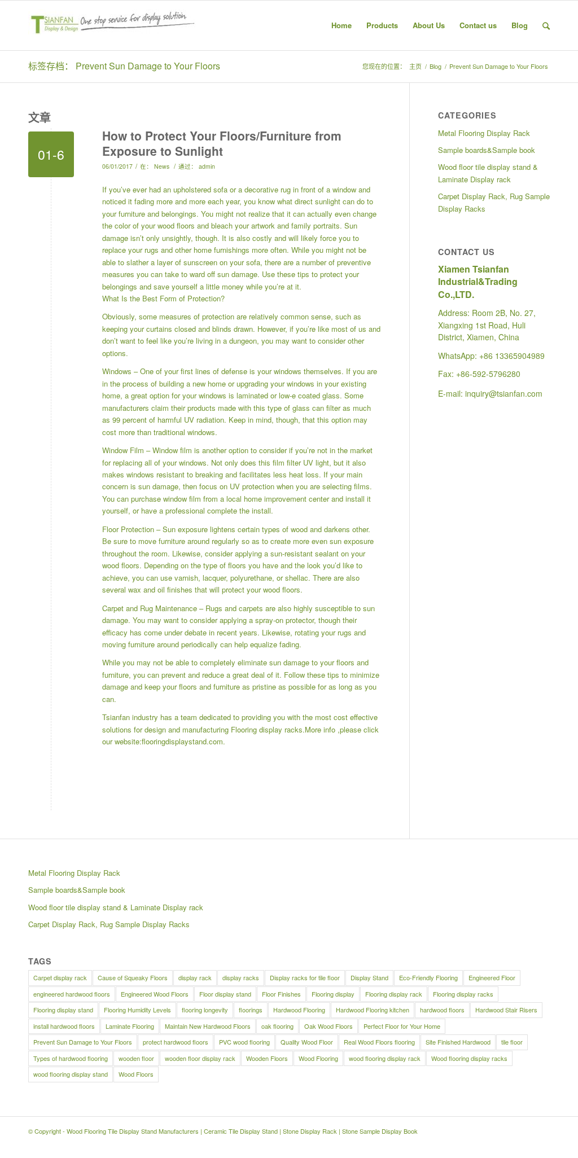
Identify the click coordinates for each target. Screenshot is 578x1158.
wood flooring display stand (70, 1073)
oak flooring (277, 1025)
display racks (240, 977)
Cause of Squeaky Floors (133, 977)
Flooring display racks (267, 729)
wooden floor (136, 1058)
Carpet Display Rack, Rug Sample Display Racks (494, 202)
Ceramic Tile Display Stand (241, 1130)
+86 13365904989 (512, 355)
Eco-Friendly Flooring (428, 977)
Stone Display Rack (310, 1130)
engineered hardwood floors (71, 993)
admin (207, 166)
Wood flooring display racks (469, 1058)
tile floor (512, 1041)
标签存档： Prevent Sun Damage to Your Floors (124, 65)
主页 (415, 66)
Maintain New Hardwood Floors (208, 1025)
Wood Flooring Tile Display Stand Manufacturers (133, 1130)
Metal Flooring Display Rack (484, 133)
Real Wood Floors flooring (379, 1041)
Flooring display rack (393, 993)
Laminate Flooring (130, 1025)
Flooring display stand (63, 1009)
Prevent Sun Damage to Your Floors (82, 1041)
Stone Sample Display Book (380, 1130)
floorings (250, 1009)
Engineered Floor (491, 977)
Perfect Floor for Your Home (402, 1025)
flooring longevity (205, 1009)
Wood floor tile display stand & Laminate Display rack (488, 172)
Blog (435, 66)
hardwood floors (442, 1009)
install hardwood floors (64, 1025)
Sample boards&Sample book (486, 149)
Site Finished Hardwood (458, 1041)
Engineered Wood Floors (155, 993)
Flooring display (333, 993)
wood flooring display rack (385, 1058)
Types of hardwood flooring (70, 1058)
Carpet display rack (60, 977)
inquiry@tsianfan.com (503, 393)
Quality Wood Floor (307, 1041)
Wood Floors (136, 1073)
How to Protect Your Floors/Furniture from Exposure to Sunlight (221, 143)
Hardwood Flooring (299, 1009)
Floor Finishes (281, 993)
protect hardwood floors (175, 1041)
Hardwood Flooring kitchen (372, 1009)
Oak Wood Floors (328, 1025)
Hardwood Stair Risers (506, 1009)
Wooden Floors (267, 1058)
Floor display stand (225, 993)
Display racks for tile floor (305, 977)
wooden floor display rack (200, 1058)
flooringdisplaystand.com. (183, 741)
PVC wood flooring (244, 1041)
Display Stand (369, 977)
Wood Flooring (318, 1058)
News (161, 166)
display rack (195, 977)
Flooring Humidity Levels (137, 1009)
